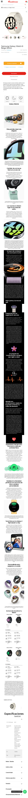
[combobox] (14, 5)
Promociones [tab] (14, 79)
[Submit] (25, 4)
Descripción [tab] (14, 73)
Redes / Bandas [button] (10, 761)
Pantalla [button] (8, 783)
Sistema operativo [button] (10, 778)
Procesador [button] (9, 789)
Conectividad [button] (9, 772)
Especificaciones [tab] (14, 76)
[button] (12, 706)
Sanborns (9, 50)
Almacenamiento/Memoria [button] (13, 794)
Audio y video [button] (9, 767)
